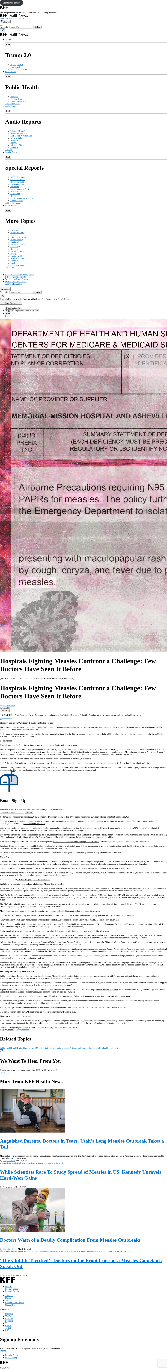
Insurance (14, 235)
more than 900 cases (67, 868)
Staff (7, 1300)
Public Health (10, 71)
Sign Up (29, 812)
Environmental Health (19, 101)
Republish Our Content (14, 1303)
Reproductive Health (19, 244)
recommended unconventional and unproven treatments (76, 841)
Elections (14, 230)
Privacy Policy (11, 1357)
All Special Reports (13, 203)
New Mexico (111, 1048)
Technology (15, 247)
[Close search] (2, 30)
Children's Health (29, 1048)
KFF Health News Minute (21, 136)
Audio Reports (11, 106)
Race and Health (17, 251)
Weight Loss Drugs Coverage (17, 279)
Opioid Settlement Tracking (21, 198)
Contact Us (4, 1072)
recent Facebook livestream (107, 989)
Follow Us (13, 18)
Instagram (9, 1314)
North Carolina (83, 1048)
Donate (21, 18)
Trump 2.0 (9, 39)
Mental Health (16, 256)
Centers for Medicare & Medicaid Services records (127, 727)
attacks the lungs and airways (40, 873)
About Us (9, 1296)
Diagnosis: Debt (17, 182)
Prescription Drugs (18, 237)
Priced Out (14, 187)
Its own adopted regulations (66, 864)
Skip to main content (11, 3)
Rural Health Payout (18, 69)
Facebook (9, 1321)
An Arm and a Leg (18, 138)
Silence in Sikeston (18, 145)
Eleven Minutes (16, 201)
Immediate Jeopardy (156, 752)
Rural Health (15, 249)
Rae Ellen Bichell (10, 1249)
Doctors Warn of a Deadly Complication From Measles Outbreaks (70, 1240)
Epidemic (14, 147)
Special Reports (11, 152)
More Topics (10, 205)
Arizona (73, 1048)
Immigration (15, 242)
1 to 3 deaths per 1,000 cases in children (33, 879)
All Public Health (12, 104)
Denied (13, 196)
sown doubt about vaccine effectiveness (58, 835)
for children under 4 (44, 1003)
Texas (91, 1048)
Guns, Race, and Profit (19, 189)
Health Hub (15, 140)
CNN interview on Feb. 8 (34, 823)
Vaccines (14, 97)
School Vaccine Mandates (15, 277)
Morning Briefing (12, 1291)
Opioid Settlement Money (15, 281)
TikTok (8, 1328)
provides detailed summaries (41, 888)
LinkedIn (9, 1318)
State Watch (15, 67)
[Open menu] (1, 25)
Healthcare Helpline (18, 133)
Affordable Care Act (18, 258)
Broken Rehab (16, 191)
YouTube (9, 1316)
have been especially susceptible (51, 821)
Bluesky (8, 1325)
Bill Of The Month (18, 177)
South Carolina (100, 1048)
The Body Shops (17, 184)
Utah (119, 1048)
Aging (13, 254)
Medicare (14, 261)
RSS (7, 1330)
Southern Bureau (63, 1048)
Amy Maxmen (9, 1160)
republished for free (45, 723)
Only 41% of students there (85, 996)
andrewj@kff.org (21, 1030)
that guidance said (26, 895)
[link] (5, 710)
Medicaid (14, 263)
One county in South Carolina (12, 868)
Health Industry (16, 240)
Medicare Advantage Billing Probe (19, 274)
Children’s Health (17, 265)
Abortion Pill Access (13, 284)
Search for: (5, 27)
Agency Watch (16, 64)
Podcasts (8, 1286)
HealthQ (13, 143)
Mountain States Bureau (46, 1048)
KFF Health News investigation (31, 938)
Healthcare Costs (17, 233)
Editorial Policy (11, 1355)
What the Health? (17, 131)
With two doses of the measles (12, 828)
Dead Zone (15, 194)
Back (8, 44)
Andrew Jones (9, 706)
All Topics (9, 268)
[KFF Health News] (14, 16)
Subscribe (4, 18)
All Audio (9, 150)
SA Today (24, 723)
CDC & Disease (17, 99)
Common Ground (17, 179)
